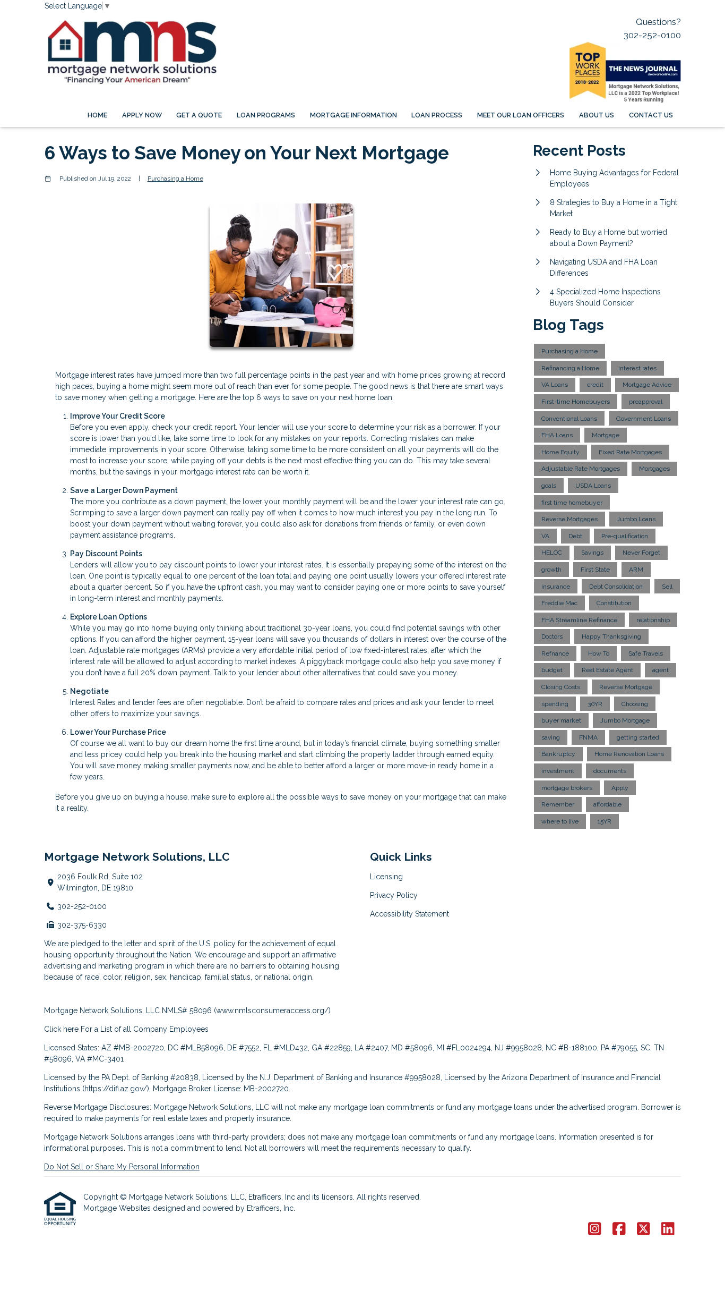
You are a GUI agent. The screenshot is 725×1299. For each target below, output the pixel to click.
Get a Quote (199, 115)
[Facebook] (619, 1229)
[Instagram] (594, 1229)
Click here (61, 1029)
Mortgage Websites (118, 1208)
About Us (596, 115)
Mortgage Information (353, 115)
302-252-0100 (652, 35)
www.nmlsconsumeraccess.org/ (272, 1010)
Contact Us (651, 115)
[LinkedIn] (668, 1229)
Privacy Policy (394, 895)
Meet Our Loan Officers (520, 115)
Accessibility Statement (409, 914)
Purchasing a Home (175, 178)
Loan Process (436, 115)
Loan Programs (266, 115)
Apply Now (142, 115)
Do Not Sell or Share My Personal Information (122, 1166)
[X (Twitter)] (643, 1229)
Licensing (386, 876)
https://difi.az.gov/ (115, 1088)
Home (97, 115)
